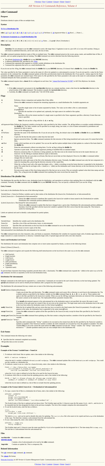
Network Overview (7, 460)
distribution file (17, 59)
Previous (38, 2)
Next (43, 2)
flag (35, 61)
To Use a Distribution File (10, 29)
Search (67, 2)
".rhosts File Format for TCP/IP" (62, 81)
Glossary (56, 2)
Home (62, 2)
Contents (49, 2)
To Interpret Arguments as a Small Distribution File (19, 37)
